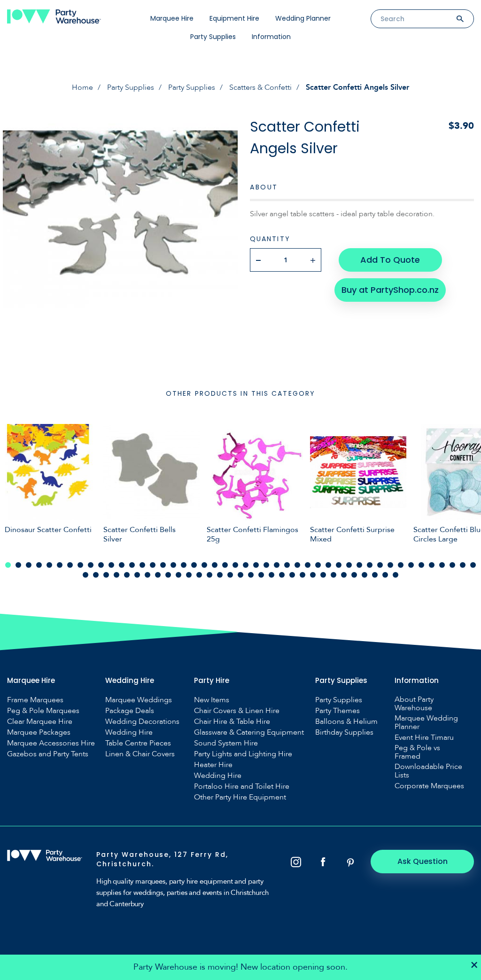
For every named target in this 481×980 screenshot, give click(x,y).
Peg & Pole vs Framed (417, 752)
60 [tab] (220, 575)
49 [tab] (106, 575)
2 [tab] (18, 565)
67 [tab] (292, 575)
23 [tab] (235, 565)
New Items (211, 700)
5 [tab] (49, 565)
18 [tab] (183, 565)
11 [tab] (111, 565)
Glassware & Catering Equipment (249, 732)
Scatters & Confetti (260, 87)
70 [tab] (323, 575)
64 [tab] (261, 575)
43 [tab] (442, 565)
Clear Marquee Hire (39, 721)
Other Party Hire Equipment (240, 797)
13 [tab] (132, 565)
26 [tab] (266, 565)
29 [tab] (297, 565)
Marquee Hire (172, 18)
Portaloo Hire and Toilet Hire (241, 786)
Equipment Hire (234, 18)
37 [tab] (380, 565)
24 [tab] (245, 565)
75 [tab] (375, 575)
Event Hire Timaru (424, 737)
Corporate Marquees (429, 786)
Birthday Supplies (344, 732)
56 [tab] (178, 575)
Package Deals (129, 710)
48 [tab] (96, 575)
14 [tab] (142, 565)
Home (82, 87)
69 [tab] (313, 575)
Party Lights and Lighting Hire (243, 754)
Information (271, 36)
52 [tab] (137, 575)
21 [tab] (214, 565)
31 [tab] (318, 565)
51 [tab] (127, 575)
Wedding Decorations (142, 721)
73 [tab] (354, 575)
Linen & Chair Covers (140, 754)
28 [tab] (287, 565)
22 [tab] (225, 565)
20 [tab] (204, 565)
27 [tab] (276, 565)
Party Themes (337, 710)
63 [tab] (251, 575)
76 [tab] (385, 575)
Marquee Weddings (138, 700)
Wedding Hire (129, 732)
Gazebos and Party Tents (47, 754)
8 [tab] (80, 565)
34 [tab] (349, 565)
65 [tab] (271, 575)
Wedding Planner (303, 18)
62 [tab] (240, 575)
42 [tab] (431, 565)
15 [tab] (152, 565)
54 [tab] (158, 575)
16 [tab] (163, 565)
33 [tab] (338, 565)
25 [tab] (256, 565)
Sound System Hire (226, 743)
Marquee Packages (38, 732)
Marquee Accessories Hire (51, 743)
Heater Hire (213, 764)
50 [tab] (116, 575)
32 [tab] (328, 565)
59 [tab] (209, 575)
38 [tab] (390, 565)
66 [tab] (282, 575)
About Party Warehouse (414, 703)
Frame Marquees (35, 700)
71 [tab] (333, 575)
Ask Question (422, 861)
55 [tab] (168, 575)
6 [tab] (59, 565)
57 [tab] (189, 575)
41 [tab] (421, 565)
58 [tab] (199, 575)
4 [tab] (39, 565)
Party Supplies (213, 36)
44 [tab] (452, 565)
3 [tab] (28, 565)
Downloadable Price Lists (428, 770)
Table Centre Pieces (138, 743)
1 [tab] (8, 565)
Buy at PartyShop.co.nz (390, 290)
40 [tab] (411, 565)
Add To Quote (390, 260)
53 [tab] (147, 575)
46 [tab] (473, 565)
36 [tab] (369, 565)
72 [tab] (344, 575)
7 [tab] (70, 565)
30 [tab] (307, 565)
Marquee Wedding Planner (426, 722)
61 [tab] (230, 575)
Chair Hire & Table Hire (232, 721)
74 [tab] (364, 575)
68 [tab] (302, 575)
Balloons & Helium (346, 721)
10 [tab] (101, 565)
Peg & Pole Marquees (43, 710)
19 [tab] (194, 565)
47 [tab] (85, 575)
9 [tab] (90, 565)
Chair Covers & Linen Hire (236, 710)
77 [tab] (395, 575)
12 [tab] (121, 565)
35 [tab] (359, 565)
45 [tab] (462, 565)
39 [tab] (400, 565)
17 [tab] (173, 565)
